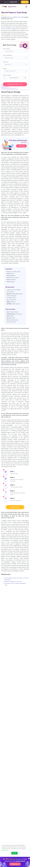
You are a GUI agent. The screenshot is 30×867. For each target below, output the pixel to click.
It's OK (14, 853)
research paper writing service (11, 28)
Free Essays (10, 17)
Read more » (5, 850)
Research (18, 17)
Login (26, 8)
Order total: (15, 84)
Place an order (15, 507)
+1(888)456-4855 (13, 2)
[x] (15, 862)
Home (3, 17)
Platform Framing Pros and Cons (12, 581)
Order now (25, 2)
